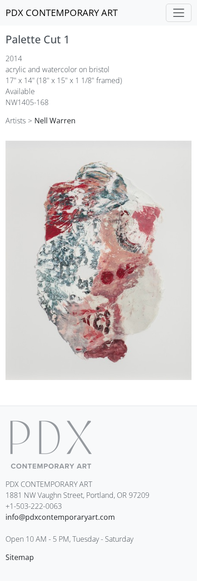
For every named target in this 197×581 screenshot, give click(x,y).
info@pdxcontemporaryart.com (60, 517)
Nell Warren (55, 121)
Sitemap (19, 557)
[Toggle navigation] (179, 13)
